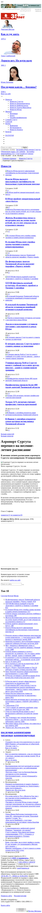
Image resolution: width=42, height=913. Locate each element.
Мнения (8, 111)
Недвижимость (15, 128)
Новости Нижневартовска (20, 103)
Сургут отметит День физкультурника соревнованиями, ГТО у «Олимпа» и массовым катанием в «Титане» (19, 834)
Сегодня (4, 596)
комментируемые (24, 735)
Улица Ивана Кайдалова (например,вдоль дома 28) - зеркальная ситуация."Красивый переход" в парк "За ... (21, 816)
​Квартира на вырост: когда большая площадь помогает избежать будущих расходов (22, 642)
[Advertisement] (21, 545)
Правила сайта (6, 896)
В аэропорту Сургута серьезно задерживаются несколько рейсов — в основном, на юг (23, 658)
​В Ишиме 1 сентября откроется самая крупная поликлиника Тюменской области (20, 421)
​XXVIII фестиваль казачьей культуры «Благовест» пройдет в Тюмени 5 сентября (21, 285)
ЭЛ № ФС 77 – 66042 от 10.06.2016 (14, 876)
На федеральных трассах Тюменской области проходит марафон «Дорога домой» (19, 263)
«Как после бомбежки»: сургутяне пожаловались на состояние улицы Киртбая (22, 821)
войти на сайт (15, 580)
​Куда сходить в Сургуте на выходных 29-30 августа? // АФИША (22, 664)
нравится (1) (5, 515)
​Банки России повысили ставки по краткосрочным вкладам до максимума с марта (20, 695)
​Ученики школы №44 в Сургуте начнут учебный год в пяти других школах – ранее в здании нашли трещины (22, 366)
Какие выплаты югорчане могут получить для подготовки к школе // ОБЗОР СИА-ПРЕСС (23, 701)
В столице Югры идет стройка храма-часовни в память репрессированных (20, 244)
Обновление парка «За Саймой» (13, 152)
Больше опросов (7, 436)
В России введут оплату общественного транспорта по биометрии (20, 682)
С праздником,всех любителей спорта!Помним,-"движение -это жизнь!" (20, 829)
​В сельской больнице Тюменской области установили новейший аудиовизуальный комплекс (21, 307)
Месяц (16, 596)
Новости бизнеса (16, 130)
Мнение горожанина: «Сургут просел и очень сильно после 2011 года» (23, 849)
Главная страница (9, 158)
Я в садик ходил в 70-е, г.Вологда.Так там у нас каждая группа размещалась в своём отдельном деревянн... (22, 798)
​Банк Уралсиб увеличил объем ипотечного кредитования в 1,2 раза (21, 673)
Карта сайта (5, 905)
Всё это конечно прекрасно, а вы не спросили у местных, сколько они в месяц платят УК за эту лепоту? (22, 756)
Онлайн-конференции (18, 118)
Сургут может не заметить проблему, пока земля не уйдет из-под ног (21, 708)
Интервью (14, 114)
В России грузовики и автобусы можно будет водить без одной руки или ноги (22, 677)
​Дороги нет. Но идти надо (17, 727)
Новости (8, 99)
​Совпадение (12, 705)
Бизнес (8, 124)
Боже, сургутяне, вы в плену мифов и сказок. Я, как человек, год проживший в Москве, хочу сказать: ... (22, 844)
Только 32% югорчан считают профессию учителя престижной (21, 403)
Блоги (12, 116)
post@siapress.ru (23, 868)
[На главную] (14, 19)
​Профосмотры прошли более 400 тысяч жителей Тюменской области (22, 386)
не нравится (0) (16, 515)
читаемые (7, 735)
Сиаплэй (8, 122)
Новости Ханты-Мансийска (20, 107)
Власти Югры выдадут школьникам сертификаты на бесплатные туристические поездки (22, 181)
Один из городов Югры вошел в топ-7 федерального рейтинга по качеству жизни (21, 713)
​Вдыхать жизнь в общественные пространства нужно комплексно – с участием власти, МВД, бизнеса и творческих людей (23, 637)
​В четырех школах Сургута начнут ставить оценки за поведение (22, 345)
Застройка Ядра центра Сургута (28, 150)
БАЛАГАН (9, 135)
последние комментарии (16, 732)
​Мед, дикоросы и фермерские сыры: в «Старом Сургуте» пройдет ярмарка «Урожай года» (22, 647)
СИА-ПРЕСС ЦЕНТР (26, 862)
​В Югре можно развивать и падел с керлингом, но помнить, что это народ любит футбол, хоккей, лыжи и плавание (22, 653)
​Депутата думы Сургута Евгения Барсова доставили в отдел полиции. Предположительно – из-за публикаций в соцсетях (21, 775)
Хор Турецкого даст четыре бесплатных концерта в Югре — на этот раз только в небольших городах (20, 719)
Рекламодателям (20, 896)
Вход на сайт (6, 94)
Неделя (10, 596)
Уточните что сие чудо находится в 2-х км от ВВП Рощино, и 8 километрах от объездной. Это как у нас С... (22, 744)
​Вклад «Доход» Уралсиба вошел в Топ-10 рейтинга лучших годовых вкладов (21, 669)
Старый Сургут (11, 120)
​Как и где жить (13, 661)
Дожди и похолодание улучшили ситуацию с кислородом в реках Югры (21, 326)
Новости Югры (16, 109)
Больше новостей (7, 434)
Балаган (8, 132)
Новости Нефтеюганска (19, 105)
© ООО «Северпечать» (19, 858)
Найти (25, 147)
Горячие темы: (8, 150)
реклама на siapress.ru (38, 10)
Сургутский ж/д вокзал (24, 154)
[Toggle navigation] (2, 96)
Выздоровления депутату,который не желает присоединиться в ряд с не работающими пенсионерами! (22, 768)
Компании (14, 126)
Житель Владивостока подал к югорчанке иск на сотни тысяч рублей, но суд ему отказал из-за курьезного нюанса (21, 221)
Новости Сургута (16, 101)
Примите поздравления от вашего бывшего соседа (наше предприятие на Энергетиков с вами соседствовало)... (22, 786)
